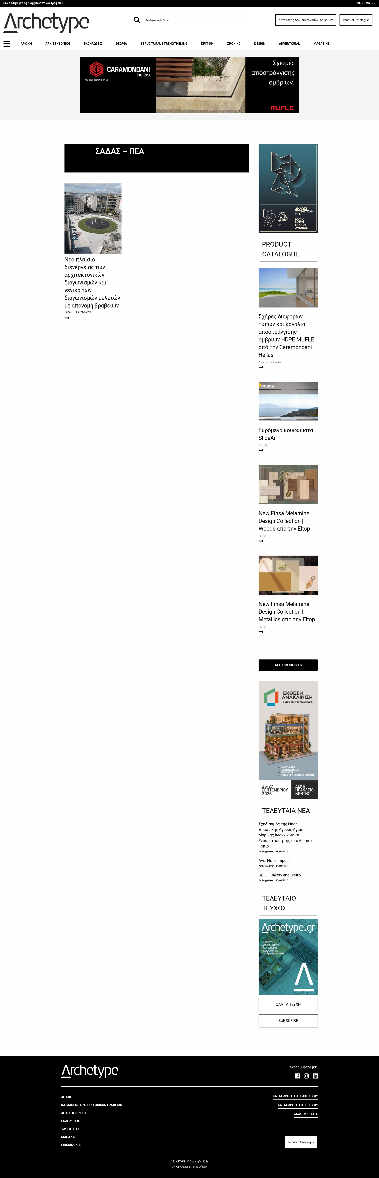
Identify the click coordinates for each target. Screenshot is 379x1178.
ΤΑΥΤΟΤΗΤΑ (70, 1129)
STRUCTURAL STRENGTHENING (164, 43)
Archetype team (266, 851)
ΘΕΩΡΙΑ (121, 43)
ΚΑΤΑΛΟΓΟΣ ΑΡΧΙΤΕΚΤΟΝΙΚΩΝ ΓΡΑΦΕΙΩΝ (91, 1105)
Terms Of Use (199, 1166)
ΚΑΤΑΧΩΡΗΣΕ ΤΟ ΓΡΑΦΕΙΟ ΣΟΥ (295, 1096)
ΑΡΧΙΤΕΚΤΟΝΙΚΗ (57, 43)
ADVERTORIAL (289, 43)
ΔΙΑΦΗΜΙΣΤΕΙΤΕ (306, 1114)
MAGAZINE (321, 43)
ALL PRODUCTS (288, 665)
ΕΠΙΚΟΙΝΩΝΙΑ (70, 1145)
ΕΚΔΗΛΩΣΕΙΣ (93, 43)
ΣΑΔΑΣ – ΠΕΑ (71, 312)
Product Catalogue (356, 20)
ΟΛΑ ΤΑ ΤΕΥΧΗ (288, 1004)
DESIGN (259, 43)
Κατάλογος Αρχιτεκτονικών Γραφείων (306, 20)
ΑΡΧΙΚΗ (26, 43)
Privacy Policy (180, 1166)
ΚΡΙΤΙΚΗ (207, 43)
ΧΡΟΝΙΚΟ (234, 43)
